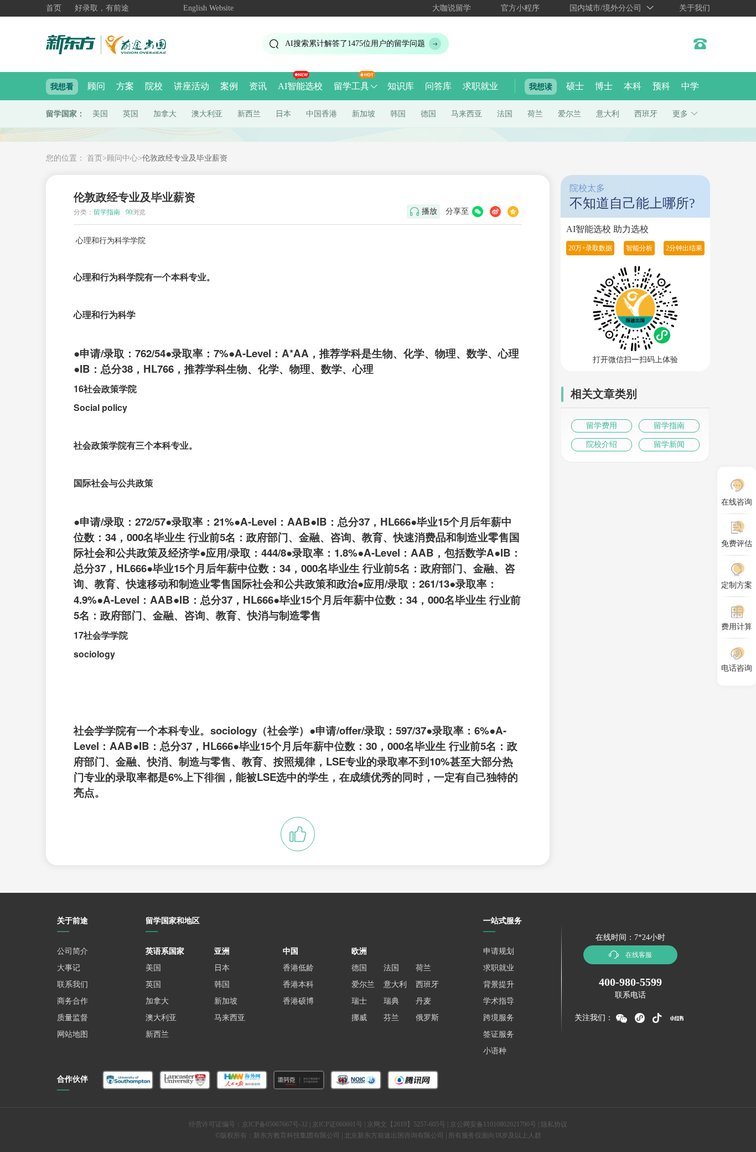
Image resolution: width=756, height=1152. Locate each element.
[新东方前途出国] (115, 44)
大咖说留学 (451, 8)
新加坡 (363, 114)
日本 (283, 114)
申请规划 (498, 951)
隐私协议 (554, 1124)
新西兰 (249, 114)
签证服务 (498, 1034)
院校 (154, 86)
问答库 (438, 86)
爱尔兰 (569, 114)
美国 (100, 114)
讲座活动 (191, 86)
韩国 (398, 114)
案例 (229, 86)
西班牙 (645, 114)
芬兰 (391, 1018)
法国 (504, 114)
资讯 (258, 86)
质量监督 (72, 1018)
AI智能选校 (300, 86)
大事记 (68, 968)
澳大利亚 (206, 114)
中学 (690, 86)
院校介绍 (601, 444)
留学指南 (669, 425)
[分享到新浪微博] (495, 211)
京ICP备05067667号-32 (275, 1124)
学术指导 (498, 1001)
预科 (661, 86)
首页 (53, 8)
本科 (632, 86)
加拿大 (165, 114)
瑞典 (391, 1001)
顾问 (96, 86)
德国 (428, 114)
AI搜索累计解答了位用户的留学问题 (355, 43)
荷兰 (535, 114)
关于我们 (694, 8)
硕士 (575, 86)
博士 (604, 86)
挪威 (359, 1018)
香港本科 (298, 984)
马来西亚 (466, 114)
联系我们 (72, 984)
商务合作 (72, 1001)
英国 (130, 114)
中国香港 (321, 114)
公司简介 (72, 951)
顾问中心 (122, 158)
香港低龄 (298, 968)
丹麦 (423, 1001)
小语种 (494, 1051)
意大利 (607, 114)
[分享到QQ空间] (513, 211)
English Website (208, 8)
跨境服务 (498, 1018)
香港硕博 (298, 1001)
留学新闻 (669, 444)
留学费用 (601, 425)
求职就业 (480, 86)
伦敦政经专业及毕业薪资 (184, 158)
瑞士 (359, 1001)
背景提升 (498, 984)
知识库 (400, 86)
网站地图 (72, 1034)
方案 (125, 86)
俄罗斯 (427, 1018)
